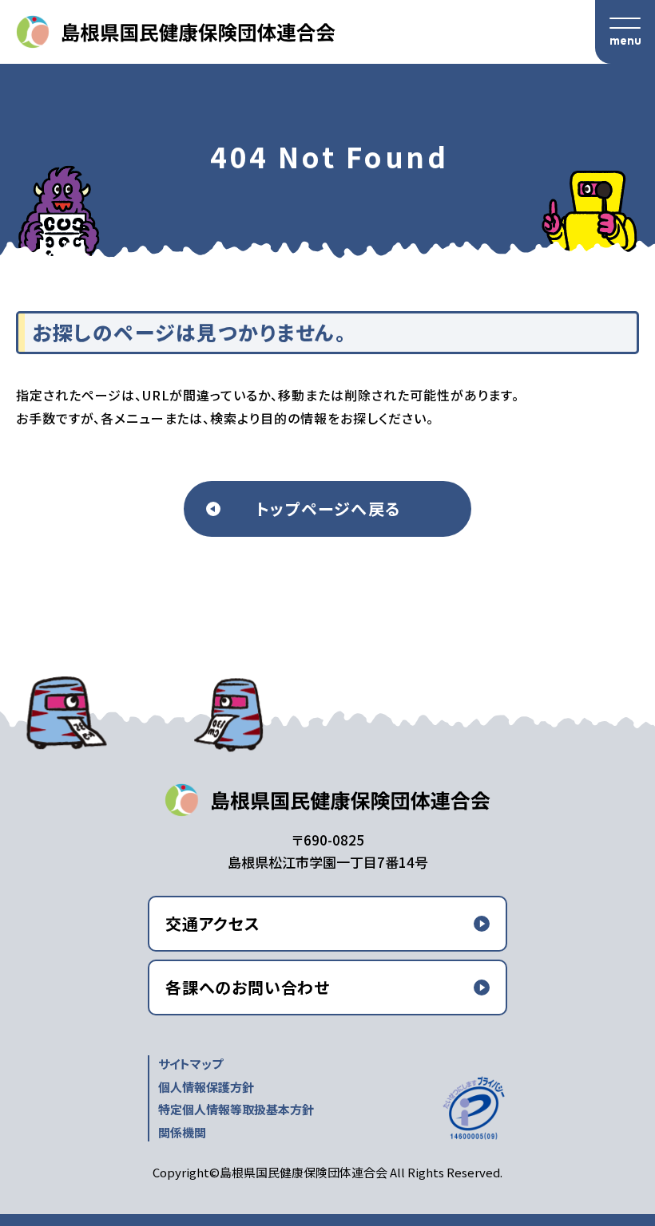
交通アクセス (212, 923)
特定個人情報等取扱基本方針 (236, 1109)
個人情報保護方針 (206, 1086)
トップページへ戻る (328, 508)
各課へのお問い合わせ (247, 987)
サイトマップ (190, 1063)
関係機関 (182, 1132)
